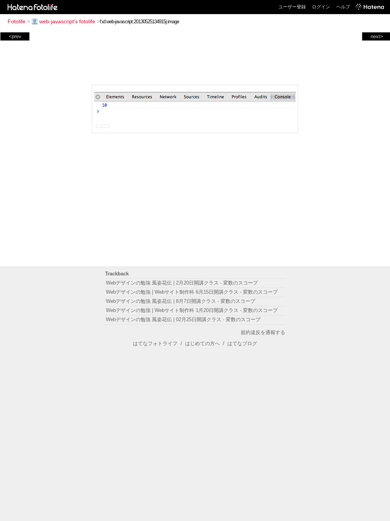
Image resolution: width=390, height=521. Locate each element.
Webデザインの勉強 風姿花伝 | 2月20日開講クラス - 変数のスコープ (182, 283)
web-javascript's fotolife (67, 21)
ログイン (321, 7)
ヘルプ (343, 7)
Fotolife (17, 21)
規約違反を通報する (263, 332)
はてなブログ (242, 343)
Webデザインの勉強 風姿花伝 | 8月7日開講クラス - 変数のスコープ (180, 301)
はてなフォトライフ (155, 343)
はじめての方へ (202, 343)
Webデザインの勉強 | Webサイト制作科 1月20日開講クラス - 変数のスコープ (192, 310)
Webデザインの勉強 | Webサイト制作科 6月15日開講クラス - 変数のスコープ (192, 292)
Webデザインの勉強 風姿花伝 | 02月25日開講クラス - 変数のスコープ (183, 319)
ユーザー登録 (292, 7)
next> (377, 36)
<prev (15, 36)
